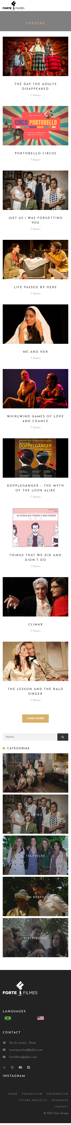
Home (12, 1094)
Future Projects (33, 1100)
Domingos (60, 1100)
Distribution (57, 1094)
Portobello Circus (35, 153)
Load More (35, 718)
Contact (61, 1107)
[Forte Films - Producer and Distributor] (13, 5)
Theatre (37, 95)
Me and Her (35, 352)
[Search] (62, 737)
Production (32, 1094)
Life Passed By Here (35, 287)
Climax (35, 624)
